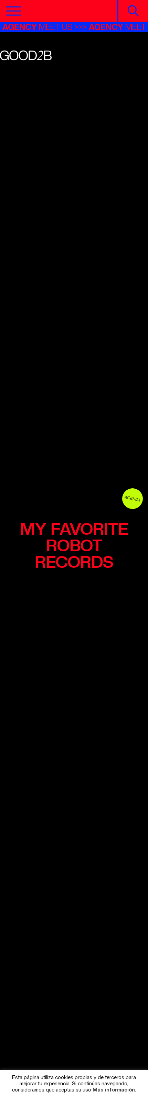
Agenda (132, 498)
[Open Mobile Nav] (13, 11)
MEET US (41, 27)
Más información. (114, 1090)
